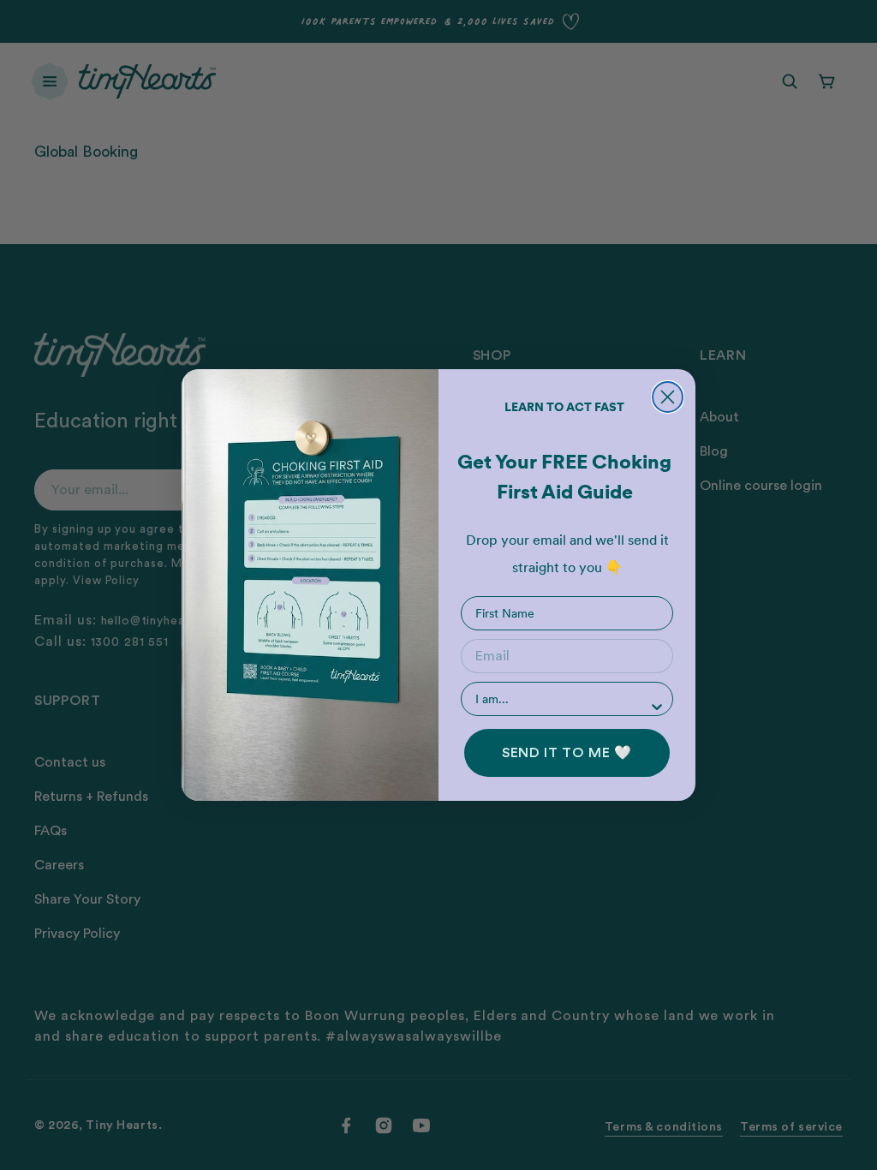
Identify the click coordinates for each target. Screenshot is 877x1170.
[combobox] (561, 699)
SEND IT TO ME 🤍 (567, 753)
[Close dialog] (668, 397)
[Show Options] (656, 707)
